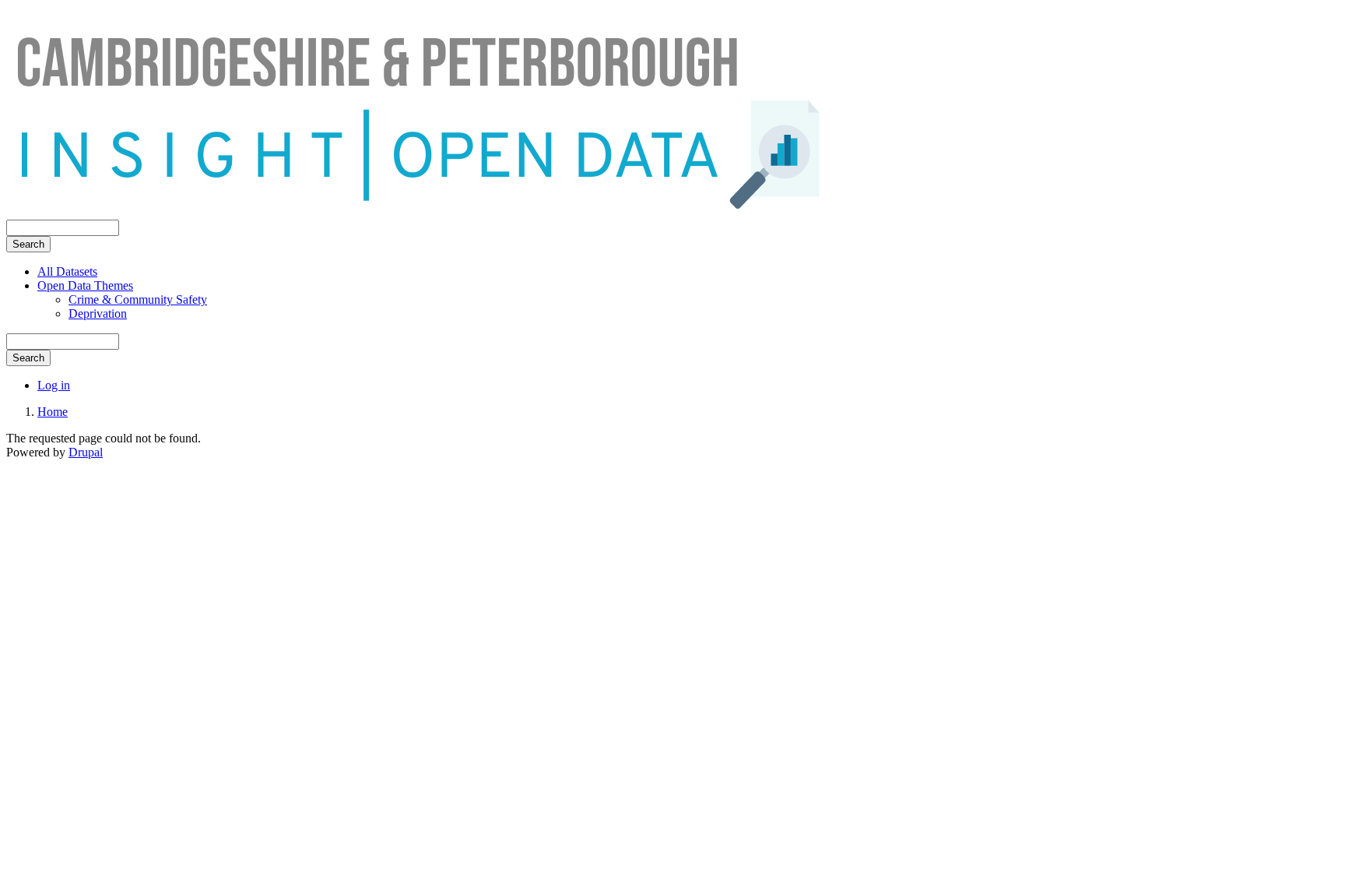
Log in (53, 385)
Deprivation (97, 313)
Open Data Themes (85, 285)
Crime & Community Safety (137, 299)
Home (52, 411)
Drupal (85, 452)
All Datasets (67, 271)
